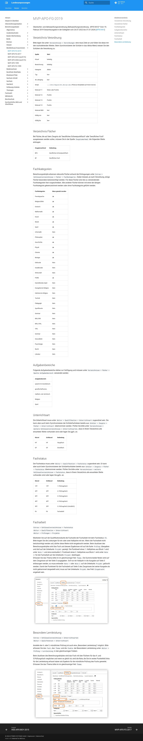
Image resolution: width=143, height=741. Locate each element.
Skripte (16, 8)
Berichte (24, 8)
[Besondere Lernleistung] (71, 719)
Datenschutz (40, 736)
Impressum (31, 736)
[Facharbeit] (71, 625)
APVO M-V (100, 30)
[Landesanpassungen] (6, 2)
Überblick (8, 8)
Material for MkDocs (18, 738)
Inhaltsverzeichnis (120, 18)
